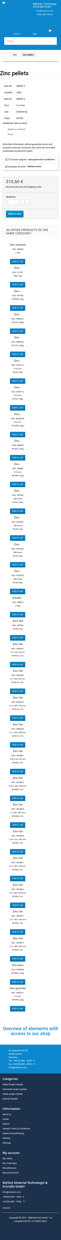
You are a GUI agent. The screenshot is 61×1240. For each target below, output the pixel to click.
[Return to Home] (6, 55)
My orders (7, 1158)
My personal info (11, 1172)
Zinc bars (17, 965)
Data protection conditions (41, 159)
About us (7, 1114)
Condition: (8, 123)
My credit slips (10, 1163)
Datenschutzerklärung (13, 1133)
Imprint (6, 1124)
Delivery (6, 1138)
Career (6, 1119)
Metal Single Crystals (13, 1084)
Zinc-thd (18, 620)
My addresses (9, 1168)
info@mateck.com (45, 11)
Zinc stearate (18, 244)
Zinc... (17, 267)
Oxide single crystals (13, 1094)
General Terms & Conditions (16, 1128)
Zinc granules (17, 988)
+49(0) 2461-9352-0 (44, 14)
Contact (6, 1208)
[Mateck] (16, 13)
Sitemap (7, 1143)
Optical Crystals (10, 1098)
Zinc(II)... (17, 597)
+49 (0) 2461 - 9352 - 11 (14, 1201)
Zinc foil (18, 644)
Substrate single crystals (15, 1089)
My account (11, 1153)
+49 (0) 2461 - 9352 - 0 (13, 1197)
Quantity (10, 197)
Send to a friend (16, 129)
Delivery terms (34, 166)
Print (10, 134)
